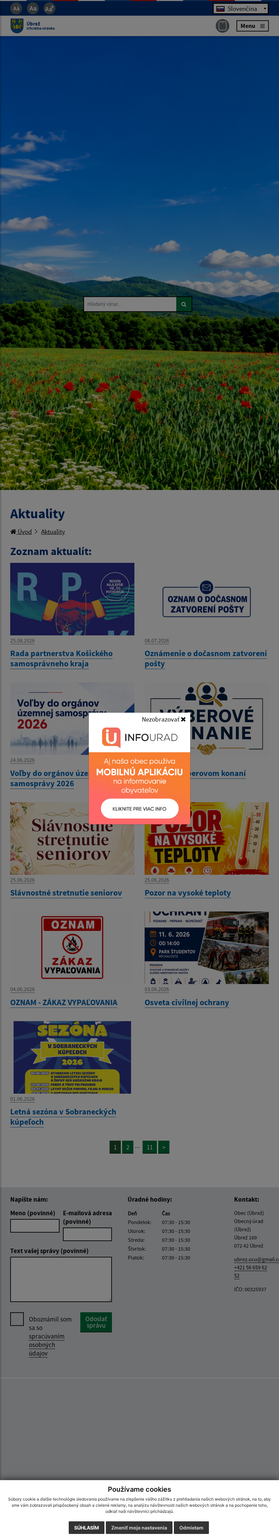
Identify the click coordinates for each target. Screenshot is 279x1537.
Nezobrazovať (161, 719)
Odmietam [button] (191, 1528)
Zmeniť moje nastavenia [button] (139, 1528)
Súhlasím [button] (86, 1528)
